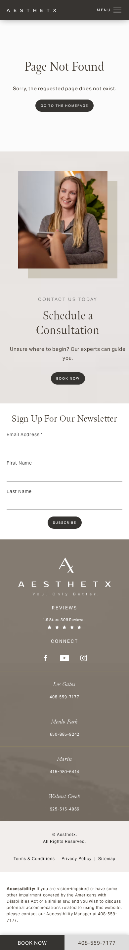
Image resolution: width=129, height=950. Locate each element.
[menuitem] (45, 658)
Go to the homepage (64, 105)
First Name (19, 463)
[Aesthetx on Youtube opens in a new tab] (64, 658)
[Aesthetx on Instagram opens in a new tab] (84, 658)
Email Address (25, 434)
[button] (117, 10)
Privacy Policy (77, 858)
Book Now (68, 378)
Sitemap (106, 858)
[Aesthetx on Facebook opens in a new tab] (45, 658)
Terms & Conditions (34, 858)
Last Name (19, 491)
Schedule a (68, 317)
